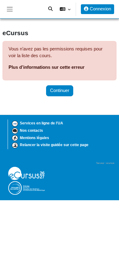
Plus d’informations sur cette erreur (47, 67)
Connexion (99, 8)
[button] (65, 9)
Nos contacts (31, 130)
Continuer (59, 90)
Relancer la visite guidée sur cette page (54, 145)
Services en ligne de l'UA (41, 123)
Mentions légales (34, 138)
